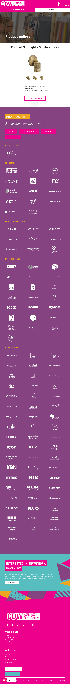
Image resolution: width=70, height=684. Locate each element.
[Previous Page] (33, 104)
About (19, 680)
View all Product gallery (35, 98)
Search (33, 625)
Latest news (8, 662)
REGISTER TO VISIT (12, 669)
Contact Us (24, 680)
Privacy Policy (31, 680)
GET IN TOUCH (11, 582)
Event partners (48, 131)
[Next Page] (37, 104)
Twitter (18, 625)
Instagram (12, 625)
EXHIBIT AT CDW (12, 674)
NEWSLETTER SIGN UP (17, 10)
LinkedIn (23, 625)
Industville (15, 50)
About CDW (8, 654)
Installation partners (28, 131)
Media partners (12, 137)
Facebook (7, 625)
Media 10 (38, 680)
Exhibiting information (11, 659)
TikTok (28, 625)
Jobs (43, 680)
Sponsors (11, 131)
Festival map (8, 657)
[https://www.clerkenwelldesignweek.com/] (28, 4)
